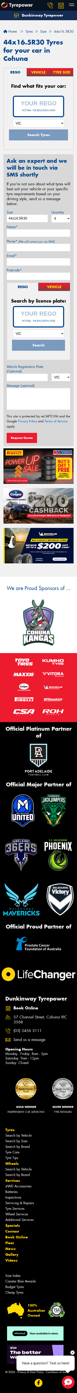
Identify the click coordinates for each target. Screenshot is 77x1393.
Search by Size (16, 1141)
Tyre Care (12, 1152)
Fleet (9, 1243)
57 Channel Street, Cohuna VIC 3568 (40, 1020)
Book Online (16, 1237)
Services (12, 1180)
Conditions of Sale (57, 1372)
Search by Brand (17, 1146)
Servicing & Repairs (19, 1203)
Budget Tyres (14, 1287)
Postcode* (14, 270)
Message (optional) (21, 385)
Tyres (10, 1129)
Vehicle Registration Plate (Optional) (25, 369)
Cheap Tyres (14, 1292)
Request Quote (22, 438)
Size (10, 212)
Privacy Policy (27, 421)
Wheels (12, 1163)
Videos (11, 1260)
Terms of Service (56, 421)
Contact (12, 1231)
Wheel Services (16, 1214)
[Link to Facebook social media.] (39, 1383)
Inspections (13, 1197)
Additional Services (19, 1220)
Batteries (11, 1192)
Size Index (13, 1275)
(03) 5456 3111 (27, 1030)
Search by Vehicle (18, 1135)
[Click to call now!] (50, 5)
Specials (12, 1225)
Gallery (11, 1254)
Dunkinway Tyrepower (42, 15)
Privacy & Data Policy (30, 1372)
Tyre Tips (11, 1158)
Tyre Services (14, 1208)
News (10, 1248)
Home (12, 31)
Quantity (57, 212)
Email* (12, 256)
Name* (12, 227)
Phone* (31, 241)
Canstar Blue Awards (20, 1281)
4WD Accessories (18, 1186)
